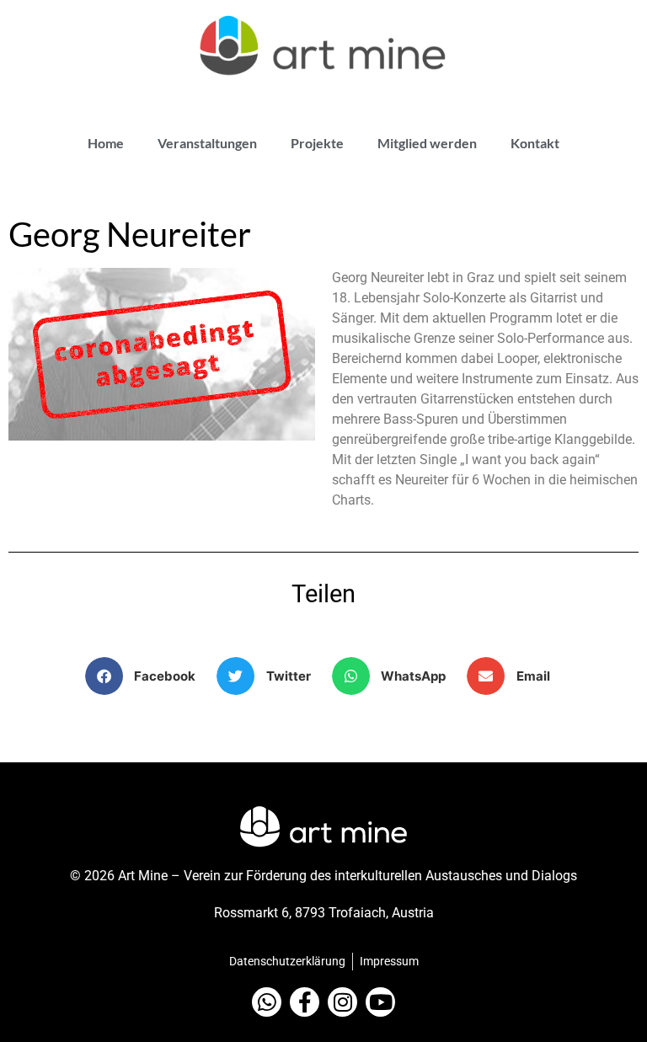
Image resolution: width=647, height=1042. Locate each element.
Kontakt (535, 143)
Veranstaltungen (207, 143)
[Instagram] (342, 1002)
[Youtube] (380, 1002)
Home (106, 143)
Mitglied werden (427, 143)
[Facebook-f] (304, 1002)
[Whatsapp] (266, 1002)
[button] (147, 676)
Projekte (317, 143)
